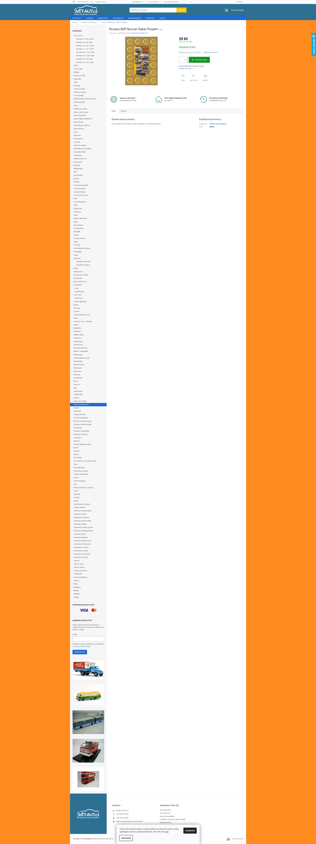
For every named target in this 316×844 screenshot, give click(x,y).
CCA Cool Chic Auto (81, 195)
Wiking (76, 590)
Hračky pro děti (79, 75)
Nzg (75, 388)
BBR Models (78, 168)
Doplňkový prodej (80, 109)
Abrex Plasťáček (80, 115)
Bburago (77, 165)
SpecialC (77, 494)
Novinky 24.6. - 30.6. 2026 (85, 52)
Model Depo (78, 361)
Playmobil (77, 411)
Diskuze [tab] (124, 111)
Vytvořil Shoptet (238, 839)
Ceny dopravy (153, 2)
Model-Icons (78, 344)
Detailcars (77, 212)
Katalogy (77, 85)
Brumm (76, 178)
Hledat (181, 10)
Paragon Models (80, 414)
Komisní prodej (79, 102)
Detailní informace (185, 68)
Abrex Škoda (78, 122)
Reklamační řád (165, 822)
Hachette (77, 258)
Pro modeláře (79, 95)
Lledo (76, 318)
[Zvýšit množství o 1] (187, 58)
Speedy (77, 497)
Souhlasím (190, 830)
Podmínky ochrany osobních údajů (172, 819)
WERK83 (77, 594)
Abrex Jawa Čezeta (81, 112)
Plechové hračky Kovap (82, 421)
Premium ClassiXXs (81, 434)
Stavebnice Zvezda (81, 557)
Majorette (77, 328)
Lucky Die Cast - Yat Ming (83, 321)
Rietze (76, 454)
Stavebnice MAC (80, 534)
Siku (75, 484)
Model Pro (77, 338)
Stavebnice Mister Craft (82, 540)
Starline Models (79, 507)
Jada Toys (77, 295)
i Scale (76, 288)
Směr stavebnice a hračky (83, 487)
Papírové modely (80, 401)
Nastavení (126, 838)
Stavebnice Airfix (80, 514)
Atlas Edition (78, 139)
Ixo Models (78, 285)
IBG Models (78, 278)
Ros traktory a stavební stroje (85, 461)
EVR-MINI (77, 231)
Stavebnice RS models (82, 554)
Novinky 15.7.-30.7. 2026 (84, 46)
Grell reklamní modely (82, 248)
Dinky (76, 215)
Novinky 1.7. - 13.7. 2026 (84, 49)
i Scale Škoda (79, 291)
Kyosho (76, 311)
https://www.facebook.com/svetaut (129, 821)
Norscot (77, 384)
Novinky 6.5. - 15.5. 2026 (84, 62)
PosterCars (78, 428)
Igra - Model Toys (80, 281)
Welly (76, 584)
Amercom (77, 135)
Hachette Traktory (83, 265)
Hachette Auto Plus (83, 261)
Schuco (76, 477)
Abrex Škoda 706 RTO (82, 125)
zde (167, 831)
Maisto (76, 325)
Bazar (76, 105)
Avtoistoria (78, 155)
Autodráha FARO (80, 152)
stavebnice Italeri (80, 524)
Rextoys (77, 451)
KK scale (77, 308)
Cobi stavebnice (80, 188)
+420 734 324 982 (122, 818)
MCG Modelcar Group (81, 358)
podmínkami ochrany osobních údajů (88, 645)
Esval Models (78, 228)
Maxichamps (78, 341)
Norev (76, 381)
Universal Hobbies (80, 577)
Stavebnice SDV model (82, 544)
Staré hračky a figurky (82, 504)
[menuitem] (77, 18)
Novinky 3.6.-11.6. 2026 (84, 59)
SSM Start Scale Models (82, 511)
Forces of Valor (79, 238)
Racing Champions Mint (82, 444)
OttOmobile (78, 394)
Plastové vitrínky (80, 92)
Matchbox (77, 331)
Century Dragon (79, 192)
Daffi (75, 205)
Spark (76, 491)
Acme (76, 132)
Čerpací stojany (79, 89)
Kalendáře (77, 79)
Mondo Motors (79, 364)
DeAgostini (78, 208)
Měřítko (76, 72)
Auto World (78, 162)
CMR (75, 198)
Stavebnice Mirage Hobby (83, 531)
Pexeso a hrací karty (81, 404)
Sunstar (76, 560)
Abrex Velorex (79, 129)
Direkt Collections (80, 218)
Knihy (76, 82)
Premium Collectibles (82, 431)
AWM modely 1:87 (80, 158)
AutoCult (77, 142)
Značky (76, 597)
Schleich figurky (80, 481)
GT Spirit (77, 245)
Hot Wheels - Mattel (81, 275)
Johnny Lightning (80, 301)
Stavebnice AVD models (82, 521)
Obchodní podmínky (171, 2)
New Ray (77, 374)
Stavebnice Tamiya (81, 551)
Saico (76, 464)
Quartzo (77, 441)
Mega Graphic (79, 335)
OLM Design (78, 391)
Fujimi (76, 242)
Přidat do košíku (201, 60)
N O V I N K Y (78, 35)
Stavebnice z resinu (81, 547)
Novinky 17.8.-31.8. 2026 (84, 39)
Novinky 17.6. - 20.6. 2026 (85, 55)
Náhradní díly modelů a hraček (85, 99)
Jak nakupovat (137, 2)
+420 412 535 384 (122, 814)
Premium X (78, 438)
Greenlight (78, 251)
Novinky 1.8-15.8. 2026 (84, 42)
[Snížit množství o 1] (187, 61)
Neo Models (78, 378)
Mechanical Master (81, 348)
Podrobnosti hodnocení (139, 33)
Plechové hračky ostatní (83, 424)
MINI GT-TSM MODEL (81, 351)
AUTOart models (80, 145)
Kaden (76, 305)
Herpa (76, 268)
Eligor (76, 222)
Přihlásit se (79, 652)
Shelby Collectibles (81, 474)
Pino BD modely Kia (81, 418)
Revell (76, 447)
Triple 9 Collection (80, 570)
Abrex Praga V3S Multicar (83, 119)
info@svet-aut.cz (122, 810)
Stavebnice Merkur (81, 537)
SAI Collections (79, 467)
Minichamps (78, 354)
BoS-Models (78, 175)
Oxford (76, 398)
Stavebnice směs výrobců (83, 527)
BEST (76, 172)
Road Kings (78, 457)
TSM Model (78, 574)
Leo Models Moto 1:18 (82, 315)
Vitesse (76, 580)
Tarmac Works (79, 567)
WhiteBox (77, 587)
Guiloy (76, 255)
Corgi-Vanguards (80, 202)
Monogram (78, 368)
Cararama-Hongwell (81, 185)
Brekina (76, 182)
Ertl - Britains (78, 225)
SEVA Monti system (81, 471)
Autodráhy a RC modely (82, 148)
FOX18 (76, 235)
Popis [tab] (114, 111)
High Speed (78, 271)
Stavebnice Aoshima (81, 517)
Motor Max (77, 371)
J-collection (78, 298)
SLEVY (76, 65)
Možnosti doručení (210, 52)
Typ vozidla (78, 69)
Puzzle (76, 408)
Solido (76, 501)
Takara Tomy (78, 564)
